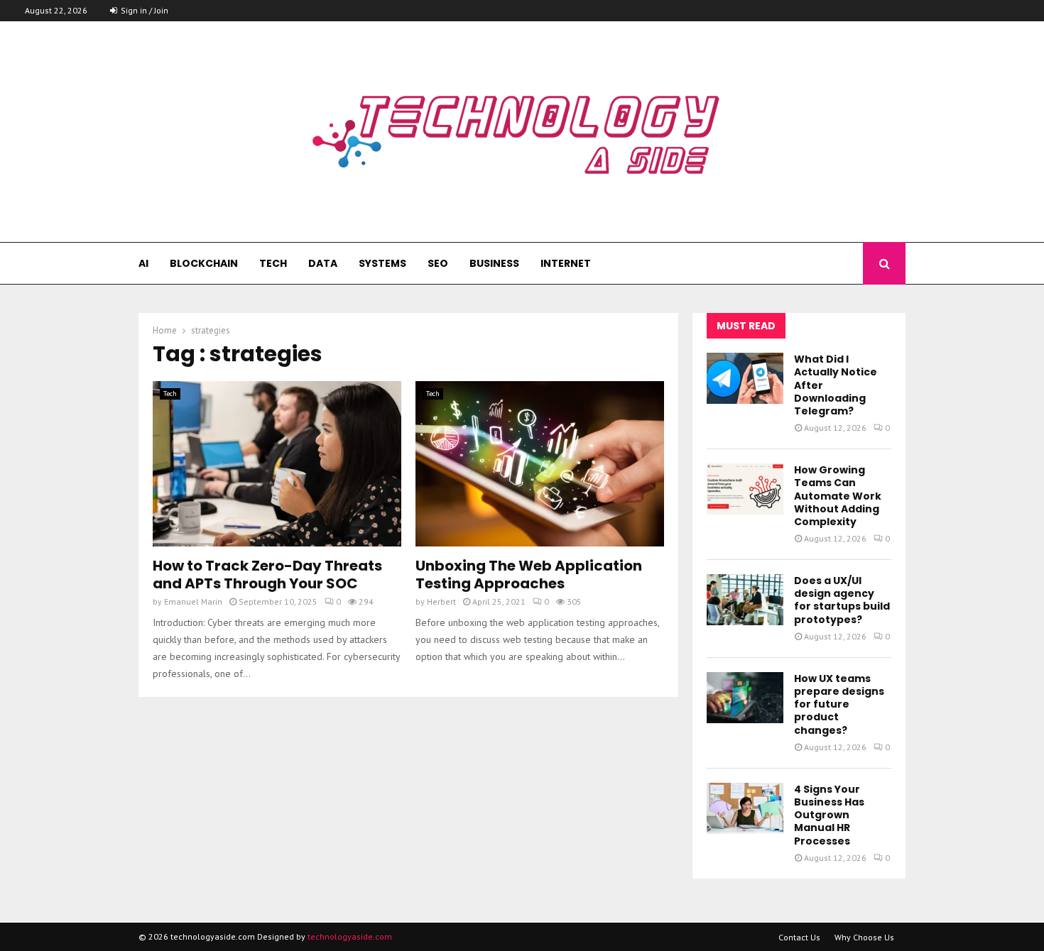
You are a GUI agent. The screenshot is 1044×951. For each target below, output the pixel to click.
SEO (438, 263)
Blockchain (204, 263)
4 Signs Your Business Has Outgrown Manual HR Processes (829, 815)
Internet (565, 263)
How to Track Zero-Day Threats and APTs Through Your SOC (267, 574)
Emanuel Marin (193, 601)
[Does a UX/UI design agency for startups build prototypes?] (745, 599)
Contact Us (799, 937)
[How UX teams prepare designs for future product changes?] (745, 697)
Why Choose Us (864, 937)
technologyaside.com (350, 936)
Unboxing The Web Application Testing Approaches (528, 574)
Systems (382, 263)
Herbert (441, 601)
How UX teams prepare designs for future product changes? (839, 704)
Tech (273, 263)
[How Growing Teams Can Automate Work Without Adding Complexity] (745, 489)
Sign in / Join (143, 10)
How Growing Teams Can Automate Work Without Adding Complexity (837, 496)
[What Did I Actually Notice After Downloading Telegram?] (745, 378)
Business (494, 263)
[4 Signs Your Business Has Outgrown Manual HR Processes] (745, 808)
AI (143, 263)
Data (322, 263)
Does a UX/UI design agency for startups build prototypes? (842, 600)
